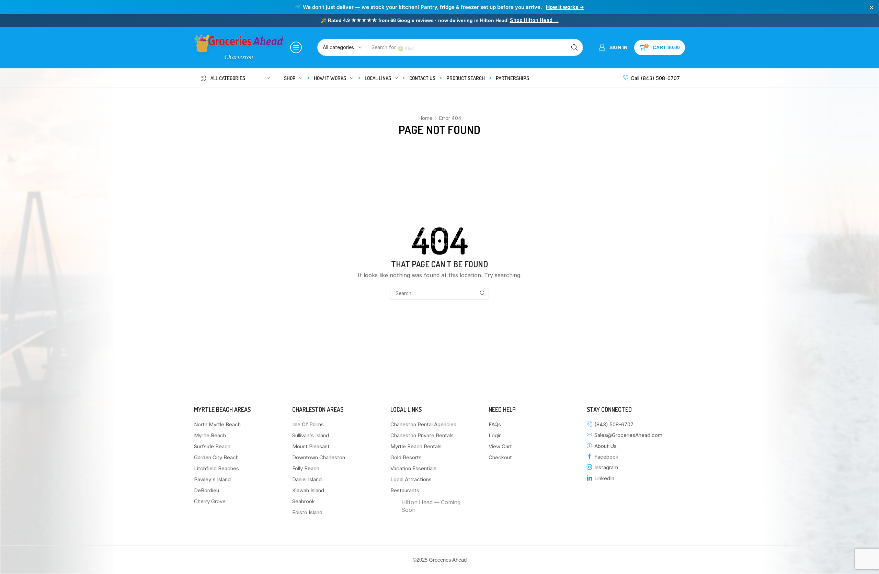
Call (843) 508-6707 (655, 78)
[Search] (574, 47)
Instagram (606, 467)
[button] (296, 47)
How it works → (565, 7)
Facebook (606, 456)
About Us (605, 446)
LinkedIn (604, 478)
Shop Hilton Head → (534, 20)
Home (425, 118)
